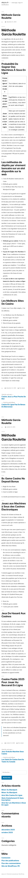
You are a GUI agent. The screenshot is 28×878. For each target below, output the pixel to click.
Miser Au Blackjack (9, 790)
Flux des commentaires (11, 863)
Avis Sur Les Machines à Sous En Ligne (13, 804)
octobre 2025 (7, 832)
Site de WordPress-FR (10, 866)
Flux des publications (10, 861)
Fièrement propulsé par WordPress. (15, 874)
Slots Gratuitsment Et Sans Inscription (12, 799)
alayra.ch (4, 2)
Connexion (5, 858)
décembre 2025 (8, 830)
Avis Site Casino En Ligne (11, 795)
